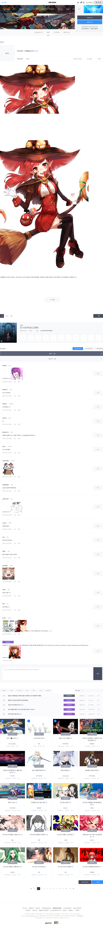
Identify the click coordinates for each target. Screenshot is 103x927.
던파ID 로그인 (90, 22)
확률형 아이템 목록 (44, 910)
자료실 (67, 9)
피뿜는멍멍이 (20, 59)
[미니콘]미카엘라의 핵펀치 (38, 835)
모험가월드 (35, 9)
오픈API (64, 910)
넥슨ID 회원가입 (85, 28)
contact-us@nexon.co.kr (31, 916)
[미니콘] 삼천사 (65, 802)
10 (66, 888)
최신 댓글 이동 (89, 348)
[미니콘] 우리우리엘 (38, 867)
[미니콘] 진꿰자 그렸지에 (64, 835)
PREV (34, 888)
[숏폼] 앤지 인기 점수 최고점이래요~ (92, 836)
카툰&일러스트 (39, 32)
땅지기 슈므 (11, 802)
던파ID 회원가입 (94, 28)
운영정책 (28, 910)
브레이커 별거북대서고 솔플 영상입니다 (12, 771)
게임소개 (21, 9)
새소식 (14, 9)
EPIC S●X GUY (12, 738)
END (73, 888)
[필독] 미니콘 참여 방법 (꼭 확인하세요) (18, 700)
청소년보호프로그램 (55, 910)
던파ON (74, 9)
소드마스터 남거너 (39, 738)
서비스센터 (60, 9)
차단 (11, 316)
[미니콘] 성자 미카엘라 (65, 867)
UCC (48, 32)
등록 (98, 673)
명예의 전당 (66, 32)
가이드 (28, 9)
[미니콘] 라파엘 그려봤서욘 (11, 867)
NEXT (70, 888)
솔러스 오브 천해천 (64, 738)
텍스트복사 (2, 316)
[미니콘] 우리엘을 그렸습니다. (12, 835)
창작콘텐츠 (51, 9)
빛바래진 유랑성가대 (91, 770)
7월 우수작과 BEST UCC (14, 705)
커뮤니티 (43, 9)
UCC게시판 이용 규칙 (13, 714)
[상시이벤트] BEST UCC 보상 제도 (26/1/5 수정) (20, 709)
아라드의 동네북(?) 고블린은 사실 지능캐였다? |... (92, 739)
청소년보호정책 (67, 908)
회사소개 (25, 908)
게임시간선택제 (77, 908)
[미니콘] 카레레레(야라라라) (91, 867)
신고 (7, 316)
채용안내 (31, 908)
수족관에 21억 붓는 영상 (38, 802)
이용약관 (37, 908)
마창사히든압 (65, 770)
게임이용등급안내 (46, 908)
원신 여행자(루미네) (38, 770)
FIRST (31, 888)
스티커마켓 (56, 32)
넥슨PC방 (34, 910)
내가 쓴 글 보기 (85, 882)
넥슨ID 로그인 (90, 17)
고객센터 (77, 910)
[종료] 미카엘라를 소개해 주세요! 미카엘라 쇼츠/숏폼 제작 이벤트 (24, 696)
